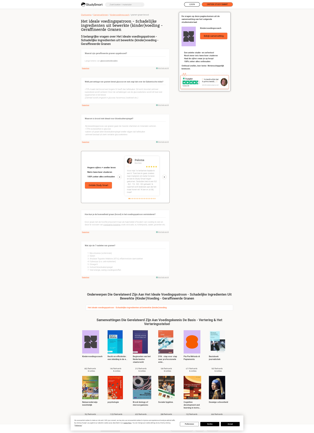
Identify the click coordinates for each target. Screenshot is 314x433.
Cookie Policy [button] (127, 423)
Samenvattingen (100, 15)
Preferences (189, 424)
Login (192, 4)
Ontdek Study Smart (217, 4)
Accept (230, 424)
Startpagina (86, 15)
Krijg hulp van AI (163, 68)
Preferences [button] (78, 425)
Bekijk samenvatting (214, 36)
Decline (210, 424)
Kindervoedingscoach (119, 15)
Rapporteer (85, 68)
